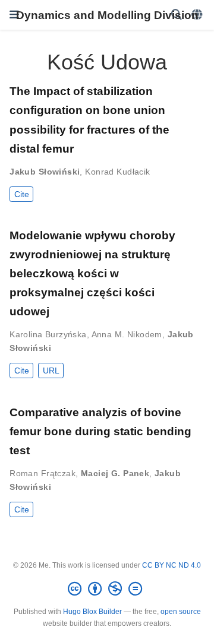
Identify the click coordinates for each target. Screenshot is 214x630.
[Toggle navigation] (14, 15)
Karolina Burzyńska (48, 334)
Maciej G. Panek (115, 473)
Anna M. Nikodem (127, 334)
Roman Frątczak (42, 473)
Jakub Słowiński (45, 171)
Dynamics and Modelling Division (107, 14)
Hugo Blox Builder (92, 611)
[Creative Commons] (107, 589)
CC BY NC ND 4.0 (171, 565)
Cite (21, 194)
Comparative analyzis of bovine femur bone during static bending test (100, 431)
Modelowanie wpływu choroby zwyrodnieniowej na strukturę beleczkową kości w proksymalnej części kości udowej (92, 273)
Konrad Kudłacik (117, 171)
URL (51, 370)
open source (180, 611)
